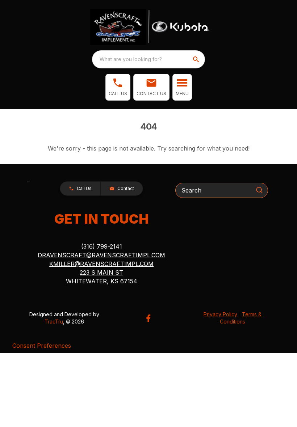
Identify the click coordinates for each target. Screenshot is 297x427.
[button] (117, 87)
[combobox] (148, 59)
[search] (197, 59)
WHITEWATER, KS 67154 (101, 281)
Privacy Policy (220, 314)
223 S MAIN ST (101, 272)
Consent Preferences (41, 345)
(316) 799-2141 (101, 246)
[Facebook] (148, 318)
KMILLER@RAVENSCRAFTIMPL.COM (101, 263)
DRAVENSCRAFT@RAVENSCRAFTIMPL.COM (101, 255)
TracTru (54, 321)
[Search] (259, 190)
